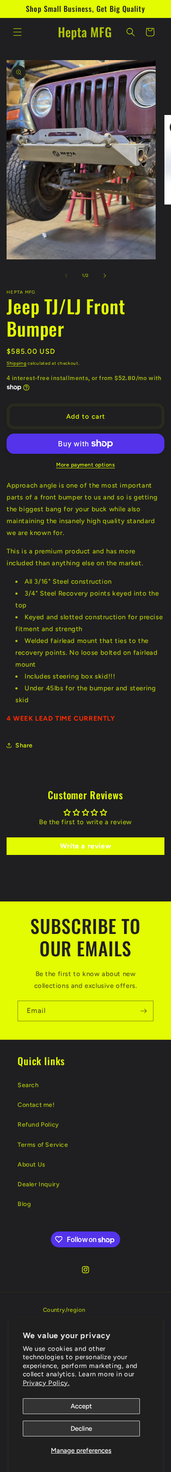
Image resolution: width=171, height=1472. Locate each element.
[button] (17, 32)
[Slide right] (104, 275)
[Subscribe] (143, 1011)
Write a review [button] (85, 846)
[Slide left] (66, 275)
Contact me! (36, 1105)
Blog (24, 1204)
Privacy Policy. (46, 1383)
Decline (81, 1429)
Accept (81, 1406)
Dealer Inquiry (39, 1184)
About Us (32, 1164)
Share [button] (24, 745)
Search (28, 1085)
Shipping (17, 363)
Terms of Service (43, 1145)
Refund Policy (38, 1124)
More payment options (85, 465)
